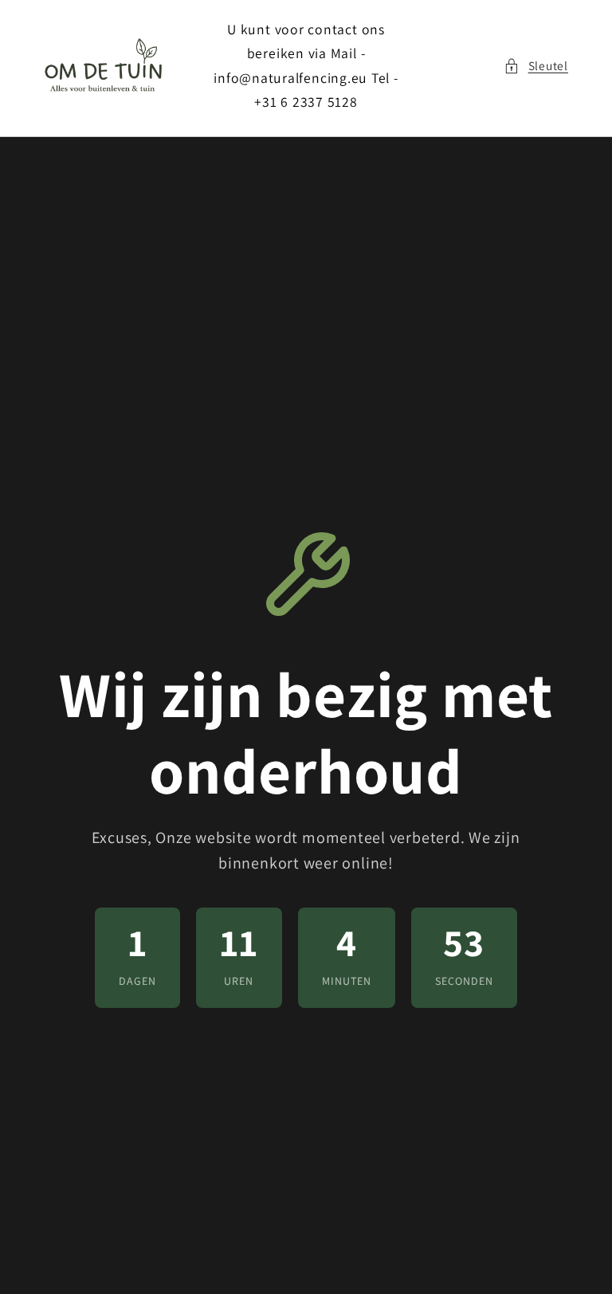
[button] (536, 65)
